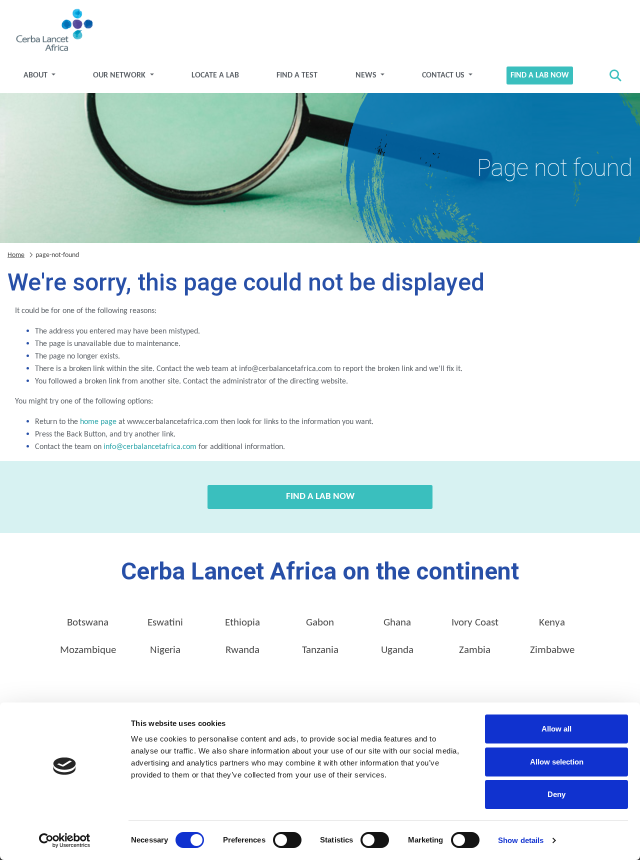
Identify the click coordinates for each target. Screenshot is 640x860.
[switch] (287, 840)
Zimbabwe (552, 650)
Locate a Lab (215, 76)
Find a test (297, 76)
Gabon (320, 623)
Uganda (397, 650)
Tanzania (320, 650)
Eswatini (165, 623)
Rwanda (243, 650)
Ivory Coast (475, 623)
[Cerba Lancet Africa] (53, 31)
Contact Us (444, 76)
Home (16, 255)
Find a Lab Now (539, 76)
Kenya (552, 623)
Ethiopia (242, 623)
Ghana (397, 623)
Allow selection (557, 762)
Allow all (557, 728)
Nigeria (165, 650)
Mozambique (88, 650)
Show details (521, 840)
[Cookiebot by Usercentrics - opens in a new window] (64, 840)
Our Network (120, 76)
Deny (557, 794)
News (367, 76)
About (37, 76)
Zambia (474, 650)
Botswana (87, 623)
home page (98, 422)
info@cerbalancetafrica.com (150, 447)
